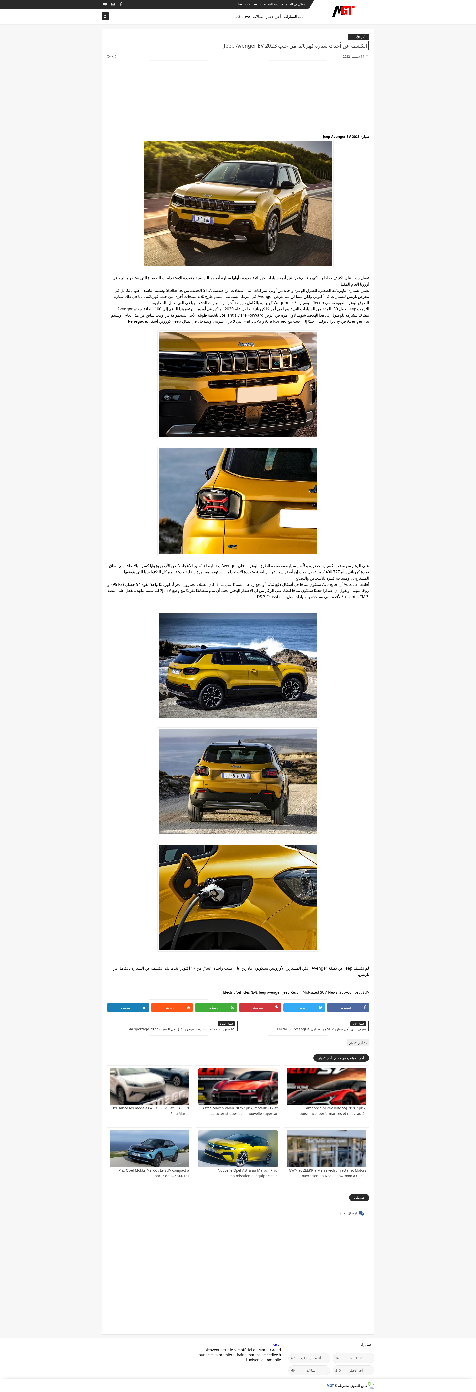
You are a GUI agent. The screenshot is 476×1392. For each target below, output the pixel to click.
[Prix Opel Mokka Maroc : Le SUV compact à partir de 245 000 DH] (149, 1148)
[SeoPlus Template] (371, 1385)
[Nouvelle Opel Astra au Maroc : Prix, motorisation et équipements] (238, 1148)
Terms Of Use (247, 4)
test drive (242, 16)
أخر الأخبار (273, 16)
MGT (277, 1344)
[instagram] (113, 4)
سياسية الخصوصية (271, 4)
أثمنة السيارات (294, 16)
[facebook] (121, 4)
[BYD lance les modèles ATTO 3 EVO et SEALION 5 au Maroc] (149, 1086)
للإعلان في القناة (296, 4)
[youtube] (105, 4)
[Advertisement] (238, 98)
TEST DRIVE (349, 1358)
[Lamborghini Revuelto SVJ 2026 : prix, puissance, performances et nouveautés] (326, 1086)
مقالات (258, 16)
